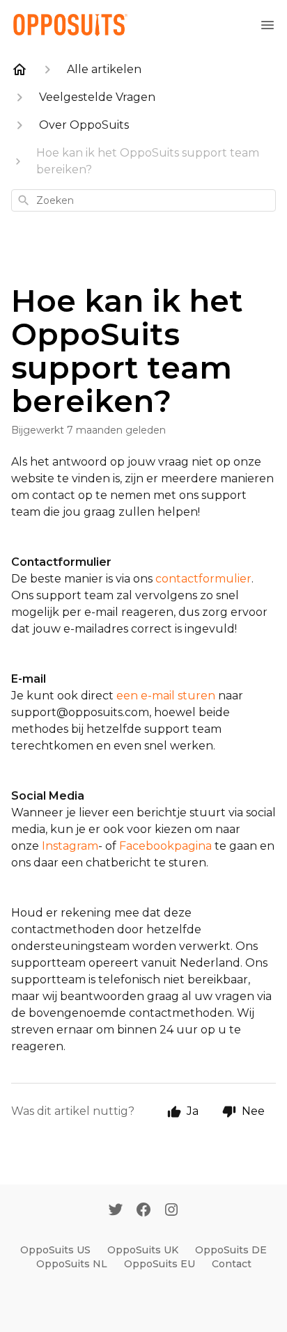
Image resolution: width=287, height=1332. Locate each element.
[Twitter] (115, 1211)
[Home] (19, 69)
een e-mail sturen (165, 695)
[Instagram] (171, 1211)
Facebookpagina (165, 846)
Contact (231, 1264)
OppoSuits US (55, 1250)
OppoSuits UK (142, 1250)
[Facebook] (143, 1211)
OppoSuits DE (231, 1250)
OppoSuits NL (71, 1264)
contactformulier (203, 578)
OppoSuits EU (159, 1264)
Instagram (70, 846)
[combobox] (143, 200)
